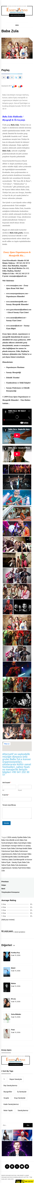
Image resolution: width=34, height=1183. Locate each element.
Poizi (13, 1030)
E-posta (5, 795)
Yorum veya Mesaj (9, 805)
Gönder (6, 823)
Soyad (20, 790)
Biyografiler (8, 1092)
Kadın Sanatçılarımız (11, 1104)
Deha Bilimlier (16, 1014)
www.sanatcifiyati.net (14, 326)
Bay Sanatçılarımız (10, 1085)
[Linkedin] (27, 1167)
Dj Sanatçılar (21, 1092)
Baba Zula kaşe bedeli (19, 848)
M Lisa (13, 999)
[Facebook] (12, 1167)
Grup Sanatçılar (19, 1098)
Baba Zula (15, 125)
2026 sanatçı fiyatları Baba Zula (19, 837)
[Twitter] (17, 1166)
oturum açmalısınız (19, 932)
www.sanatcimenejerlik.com (16, 302)
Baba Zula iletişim (20, 843)
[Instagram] (7, 1167)
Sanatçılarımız (23, 1110)
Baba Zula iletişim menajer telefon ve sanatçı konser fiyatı (16, 845)
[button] (17, 25)
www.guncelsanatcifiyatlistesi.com (18, 310)
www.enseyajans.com (14, 285)
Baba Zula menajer (20, 854)
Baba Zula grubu (16, 233)
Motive (13, 983)
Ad (3, 790)
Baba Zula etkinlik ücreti (10, 840)
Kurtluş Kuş (15, 952)
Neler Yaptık (8, 1110)
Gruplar (6, 1098)
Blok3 (13, 968)
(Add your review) (8, 920)
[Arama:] (12, 1125)
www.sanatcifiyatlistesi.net (15, 318)
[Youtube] (22, 1167)
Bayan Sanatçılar (16, 1079)
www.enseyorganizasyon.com (17, 293)
